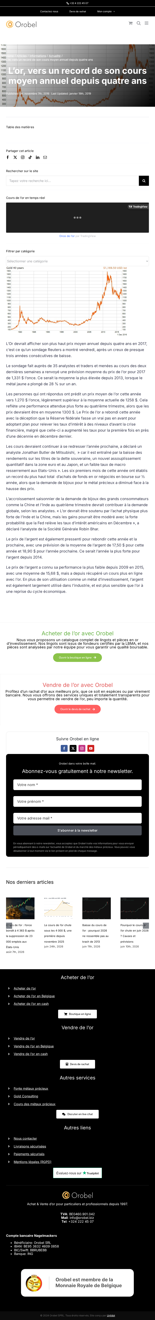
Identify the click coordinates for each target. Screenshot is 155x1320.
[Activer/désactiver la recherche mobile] (139, 23)
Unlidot (111, 1315)
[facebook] (7, 157)
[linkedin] (37, 157)
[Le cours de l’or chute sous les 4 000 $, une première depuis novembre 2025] (58, 899)
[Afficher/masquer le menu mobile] (147, 23)
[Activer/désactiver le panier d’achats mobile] (131, 23)
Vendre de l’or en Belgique (34, 1046)
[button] (9, 926)
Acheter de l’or (25, 988)
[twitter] (15, 157)
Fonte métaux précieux (31, 1088)
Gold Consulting (26, 1096)
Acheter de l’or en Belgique (34, 996)
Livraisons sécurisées (30, 1146)
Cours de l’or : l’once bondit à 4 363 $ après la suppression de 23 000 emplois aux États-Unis (20, 936)
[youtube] (90, 748)
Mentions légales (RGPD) (32, 1162)
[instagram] (22, 157)
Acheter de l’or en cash (31, 1004)
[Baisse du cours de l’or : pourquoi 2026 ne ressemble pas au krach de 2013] (96, 899)
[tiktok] (30, 157)
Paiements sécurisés (29, 1154)
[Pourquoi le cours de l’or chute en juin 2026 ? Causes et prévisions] (134, 899)
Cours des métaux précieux (35, 1104)
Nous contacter (25, 1138)
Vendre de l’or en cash (31, 1054)
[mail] (45, 157)
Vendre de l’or (24, 1038)
